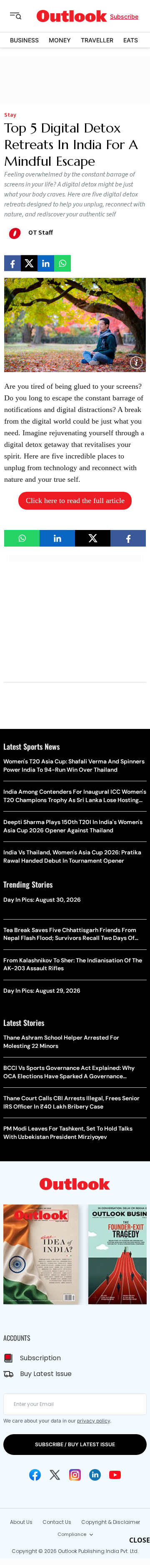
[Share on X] (29, 263)
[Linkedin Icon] (95, 1475)
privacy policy (93, 1421)
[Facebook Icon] (35, 1475)
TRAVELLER (97, 40)
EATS (130, 40)
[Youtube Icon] (115, 1475)
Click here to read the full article (75, 500)
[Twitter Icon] (55, 1475)
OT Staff (40, 232)
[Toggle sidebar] (22, 16)
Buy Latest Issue (46, 1374)
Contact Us (56, 1522)
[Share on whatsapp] (62, 263)
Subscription (40, 1358)
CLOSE (139, 1540)
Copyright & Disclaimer (110, 1522)
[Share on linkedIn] (46, 263)
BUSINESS (24, 40)
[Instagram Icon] (75, 1475)
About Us (21, 1522)
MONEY (60, 40)
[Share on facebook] (12, 263)
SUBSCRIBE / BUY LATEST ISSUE (75, 1444)
